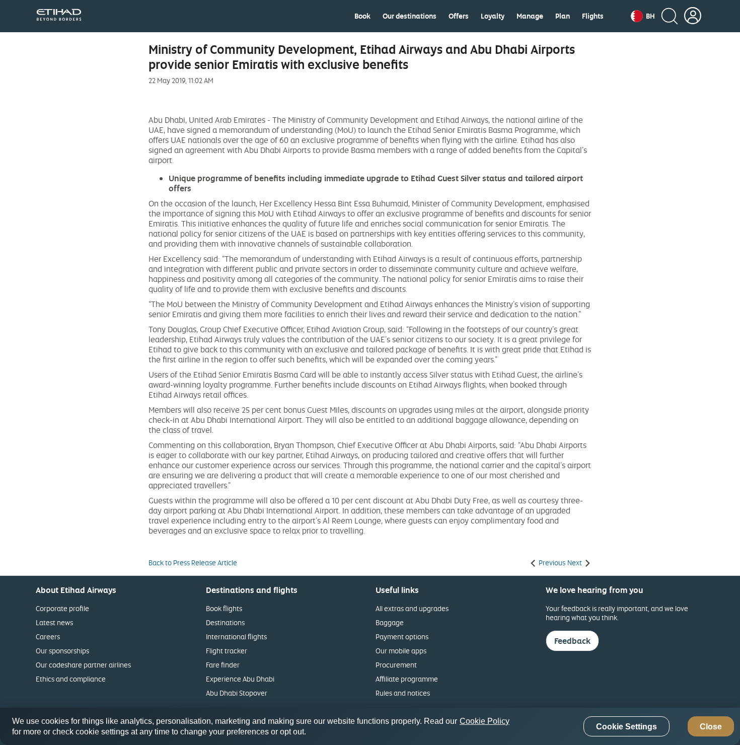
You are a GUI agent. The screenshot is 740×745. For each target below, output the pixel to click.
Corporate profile (62, 608)
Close (711, 726)
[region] (370, 726)
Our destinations (409, 16)
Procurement (396, 664)
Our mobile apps (401, 650)
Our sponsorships (62, 650)
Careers (48, 636)
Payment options (402, 636)
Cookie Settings (626, 726)
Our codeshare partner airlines (83, 664)
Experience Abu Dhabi (240, 679)
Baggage (390, 622)
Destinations (225, 622)
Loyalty (492, 16)
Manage (529, 16)
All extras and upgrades (412, 608)
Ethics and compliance (71, 679)
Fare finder (223, 664)
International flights (236, 636)
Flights (593, 16)
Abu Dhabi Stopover (236, 693)
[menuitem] (362, 16)
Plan (562, 16)
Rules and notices (403, 693)
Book (362, 16)
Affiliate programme (407, 679)
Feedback (572, 640)
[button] (643, 16)
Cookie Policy (484, 721)
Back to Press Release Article (193, 562)
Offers (459, 16)
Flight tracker (226, 650)
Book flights (224, 608)
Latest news (54, 622)
